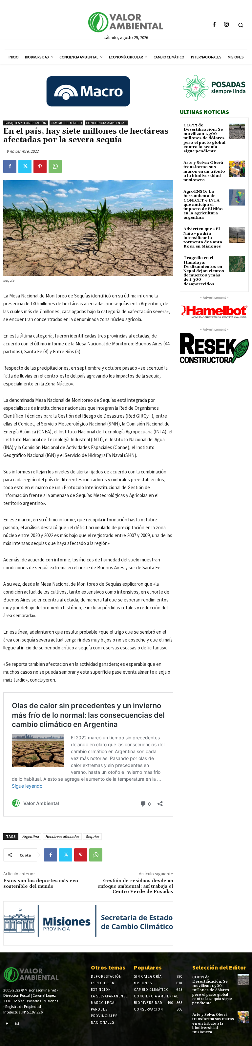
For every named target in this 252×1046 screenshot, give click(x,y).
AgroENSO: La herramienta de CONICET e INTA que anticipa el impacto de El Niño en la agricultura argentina (203, 204)
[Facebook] (214, 24)
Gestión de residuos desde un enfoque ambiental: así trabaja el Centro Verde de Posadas (135, 886)
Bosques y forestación (26, 123)
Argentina (30, 836)
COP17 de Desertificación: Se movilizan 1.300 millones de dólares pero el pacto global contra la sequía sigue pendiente (204, 138)
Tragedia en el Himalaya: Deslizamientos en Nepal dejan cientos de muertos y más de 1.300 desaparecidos (203, 270)
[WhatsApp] (55, 166)
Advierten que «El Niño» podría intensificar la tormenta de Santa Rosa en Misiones (202, 238)
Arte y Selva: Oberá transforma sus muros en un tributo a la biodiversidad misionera (204, 171)
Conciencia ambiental (106, 123)
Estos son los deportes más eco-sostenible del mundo (41, 883)
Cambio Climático (66, 123)
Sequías (92, 836)
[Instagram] (226, 24)
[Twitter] (25, 166)
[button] (240, 25)
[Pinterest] (40, 166)
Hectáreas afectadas (62, 836)
